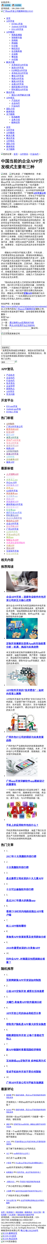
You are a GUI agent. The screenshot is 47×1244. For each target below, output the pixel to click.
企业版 (14, 54)
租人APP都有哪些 (16, 925)
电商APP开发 (17, 78)
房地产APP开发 (13, 440)
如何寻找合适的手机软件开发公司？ (29, 1191)
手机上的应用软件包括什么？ (22, 825)
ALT (7, 1153)
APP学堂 (10, 391)
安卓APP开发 (12, 443)
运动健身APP (12, 459)
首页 (8, 18)
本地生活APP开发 (19, 73)
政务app (9, 488)
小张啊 (8, 1191)
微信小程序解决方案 (20, 95)
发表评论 (5, 348)
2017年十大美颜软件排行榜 (21, 856)
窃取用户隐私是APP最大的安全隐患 (26, 1024)
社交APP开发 (12, 554)
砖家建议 (9, 1172)
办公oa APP (11, 482)
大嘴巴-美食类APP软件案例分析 (24, 1002)
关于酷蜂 (10, 114)
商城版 (14, 43)
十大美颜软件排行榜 (17, 867)
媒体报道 (10, 111)
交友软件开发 (12, 551)
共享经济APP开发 (19, 65)
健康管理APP (12, 446)
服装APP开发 (17, 81)
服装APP (10, 462)
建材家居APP (12, 507)
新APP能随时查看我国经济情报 (23, 1049)
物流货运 (15, 48)
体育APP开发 (12, 437)
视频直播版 (16, 35)
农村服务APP (12, 485)
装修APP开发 (12, 454)
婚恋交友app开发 (14, 512)
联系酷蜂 (15, 117)
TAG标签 (12, 1215)
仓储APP (10, 545)
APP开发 (10, 21)
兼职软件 (10, 477)
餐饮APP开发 (17, 76)
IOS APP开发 (17, 29)
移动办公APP (12, 521)
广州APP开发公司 (14, 426)
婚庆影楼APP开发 (19, 87)
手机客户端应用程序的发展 (30, 1182)
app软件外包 (12, 532)
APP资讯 (10, 98)
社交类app (11, 510)
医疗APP (10, 435)
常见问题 (10, 394)
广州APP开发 (12, 529)
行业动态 (15, 106)
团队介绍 (10, 109)
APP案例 (10, 32)
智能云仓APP (12, 540)
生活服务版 (16, 51)
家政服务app (12, 493)
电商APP (10, 448)
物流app (9, 537)
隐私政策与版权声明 (25, 1215)
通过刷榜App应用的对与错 (21, 322)
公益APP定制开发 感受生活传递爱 (25, 991)
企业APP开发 (12, 523)
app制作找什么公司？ (22, 1153)
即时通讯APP (12, 515)
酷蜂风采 (28, 1212)
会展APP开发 (17, 84)
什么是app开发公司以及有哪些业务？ (29, 1163)
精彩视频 (19, 1212)
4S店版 (14, 59)
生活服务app (12, 496)
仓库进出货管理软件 (15, 543)
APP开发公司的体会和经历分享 (23, 1013)
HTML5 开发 (12, 412)
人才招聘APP (12, 474)
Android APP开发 (19, 26)
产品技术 (15, 100)
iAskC (8, 1142)
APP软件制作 (12, 451)
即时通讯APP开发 (19, 89)
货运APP (10, 548)
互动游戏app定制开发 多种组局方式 (26, 1060)
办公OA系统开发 (14, 518)
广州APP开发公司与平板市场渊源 (24, 1082)
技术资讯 (10, 383)
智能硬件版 (16, 37)
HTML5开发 (17, 24)
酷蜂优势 (15, 122)
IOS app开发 (11, 406)
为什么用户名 (11, 1200)
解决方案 (10, 62)
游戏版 (14, 40)
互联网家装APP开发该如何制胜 (23, 980)
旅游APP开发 (17, 68)
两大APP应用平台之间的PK (22, 325)
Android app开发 (13, 409)
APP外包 (10, 457)
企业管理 (10, 386)
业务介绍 (15, 120)
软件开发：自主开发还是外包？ (29, 1172)
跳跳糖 (8, 1095)
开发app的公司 (13, 534)
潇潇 (8, 1124)
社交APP (10, 432)
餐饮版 (14, 57)
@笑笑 (8, 1163)
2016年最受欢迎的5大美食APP (23, 948)
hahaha (8, 1110)
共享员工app (12, 480)
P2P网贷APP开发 (19, 70)
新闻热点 (10, 389)
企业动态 (15, 103)
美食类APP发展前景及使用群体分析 (26, 936)
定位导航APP (12, 526)
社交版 (14, 46)
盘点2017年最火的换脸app (21, 900)
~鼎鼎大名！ (11, 1182)
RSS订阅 (37, 1212)
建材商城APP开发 (14, 504)
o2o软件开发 (12, 491)
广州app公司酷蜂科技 (25, 309)
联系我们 (10, 1212)
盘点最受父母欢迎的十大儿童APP (24, 878)
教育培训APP (12, 429)
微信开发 (10, 92)
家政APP (10, 499)
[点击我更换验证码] (10, 333)
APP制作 (10, 424)
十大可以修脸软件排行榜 (20, 889)
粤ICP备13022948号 (29, 1230)
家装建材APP (12, 502)
